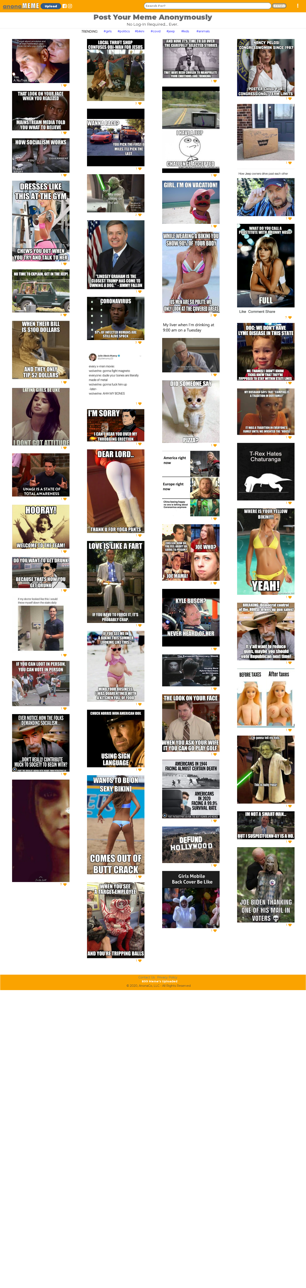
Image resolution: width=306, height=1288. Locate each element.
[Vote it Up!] (65, 85)
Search (279, 6)
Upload (51, 6)
